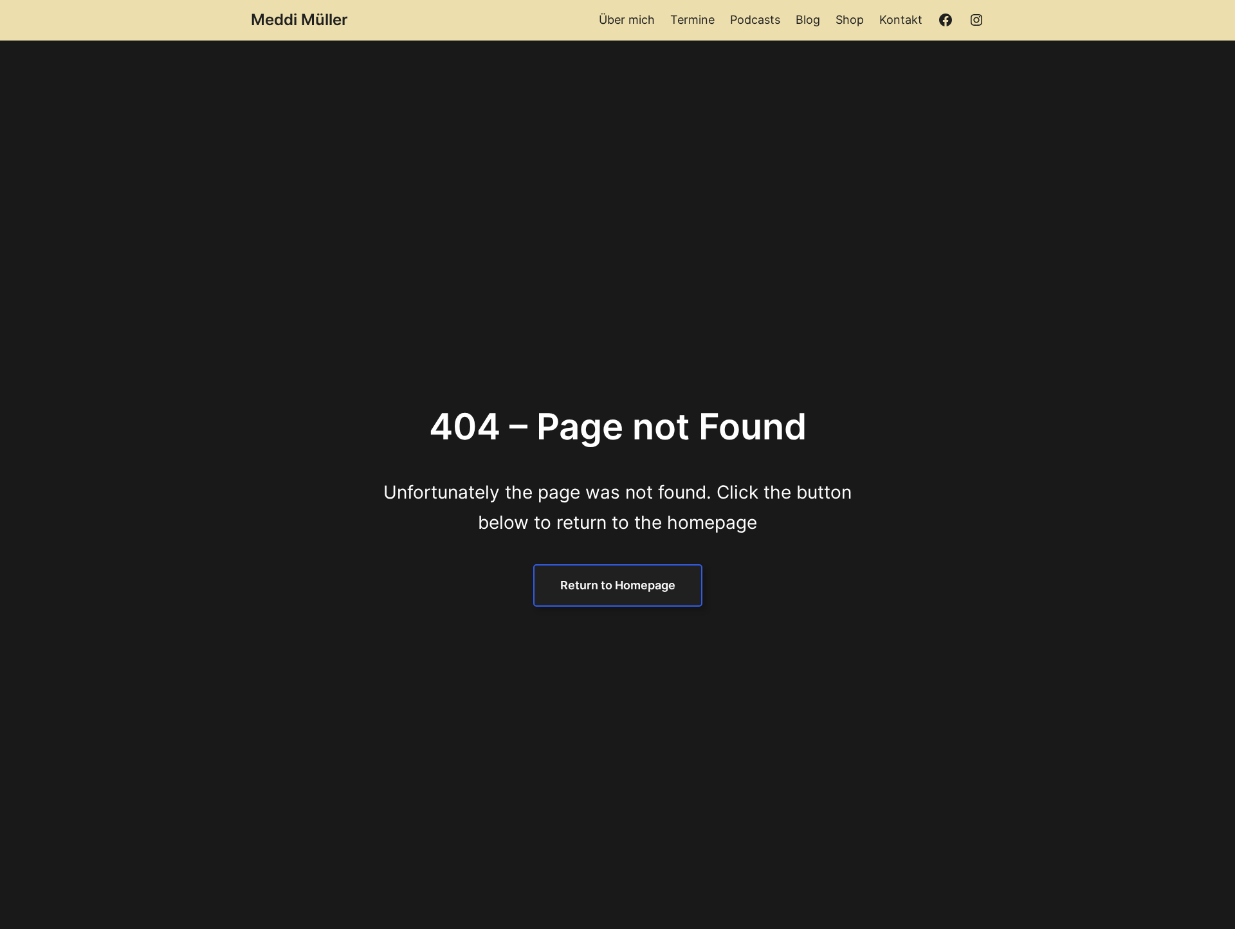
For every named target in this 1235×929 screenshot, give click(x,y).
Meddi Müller (299, 19)
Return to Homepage (617, 585)
